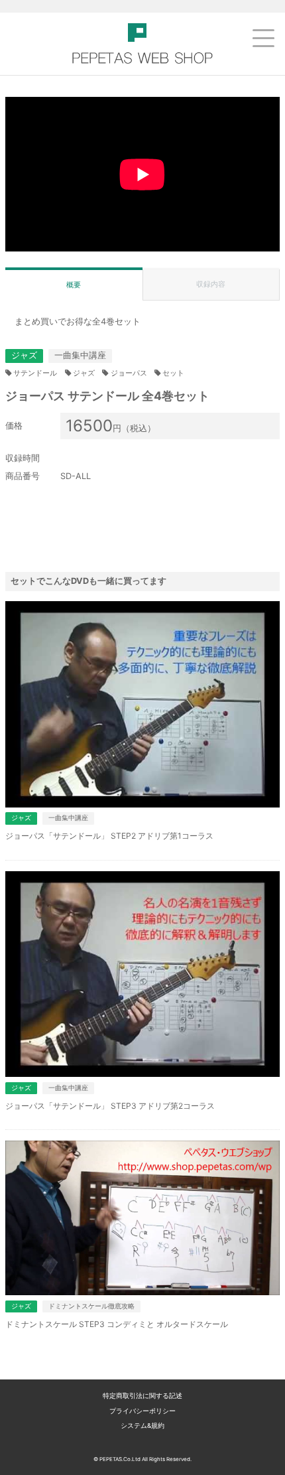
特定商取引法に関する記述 (142, 1395)
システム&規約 (142, 1425)
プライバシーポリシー (142, 1411)
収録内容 (210, 284)
